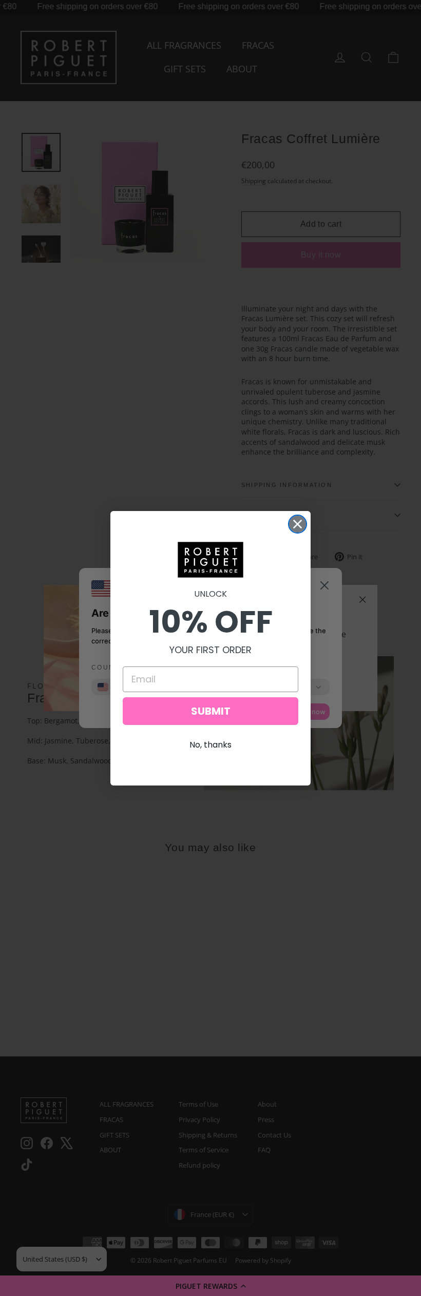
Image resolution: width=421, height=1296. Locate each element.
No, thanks (210, 745)
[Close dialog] (298, 524)
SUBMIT (211, 711)
